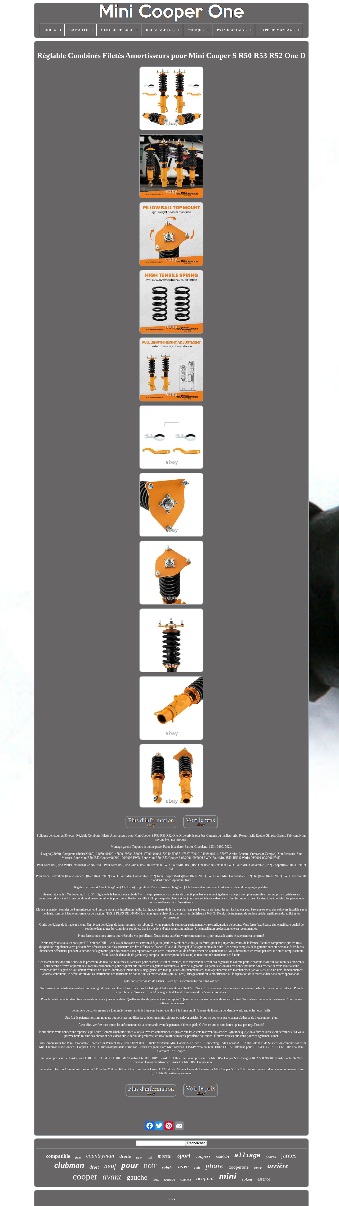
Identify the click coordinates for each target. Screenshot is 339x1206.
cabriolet (222, 1157)
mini (228, 1176)
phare (215, 1165)
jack (150, 1157)
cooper (85, 1176)
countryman (100, 1155)
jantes (289, 1155)
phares (271, 1157)
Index (171, 1199)
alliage (247, 1155)
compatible (58, 1156)
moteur (165, 1156)
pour (130, 1165)
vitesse (258, 1168)
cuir (197, 1167)
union (139, 1157)
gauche (137, 1177)
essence (263, 1179)
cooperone (239, 1167)
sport (183, 1155)
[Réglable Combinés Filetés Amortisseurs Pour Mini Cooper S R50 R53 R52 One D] (171, 99)
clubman (69, 1165)
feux (156, 1179)
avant (111, 1176)
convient (185, 1179)
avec (183, 1166)
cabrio (167, 1167)
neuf (110, 1166)
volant (247, 1179)
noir (150, 1165)
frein (78, 1157)
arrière (277, 1166)
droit (94, 1167)
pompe (169, 1179)
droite (125, 1156)
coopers (203, 1156)
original (205, 1178)
